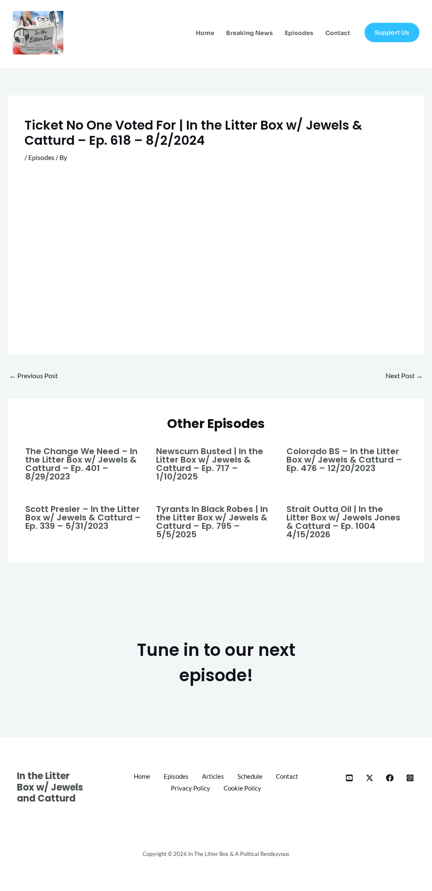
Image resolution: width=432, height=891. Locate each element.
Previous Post (33, 375)
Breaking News (249, 32)
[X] (369, 778)
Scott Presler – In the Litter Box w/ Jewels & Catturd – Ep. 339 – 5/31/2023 (83, 517)
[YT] (349, 778)
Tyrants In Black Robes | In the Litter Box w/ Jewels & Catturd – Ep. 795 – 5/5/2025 (212, 521)
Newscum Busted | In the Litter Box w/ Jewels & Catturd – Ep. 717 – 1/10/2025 (209, 463)
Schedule (250, 776)
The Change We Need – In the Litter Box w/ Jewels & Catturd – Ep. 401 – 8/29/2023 (81, 463)
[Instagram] (410, 778)
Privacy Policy (190, 788)
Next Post (404, 375)
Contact (337, 32)
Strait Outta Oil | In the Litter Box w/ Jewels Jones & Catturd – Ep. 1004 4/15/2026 (343, 521)
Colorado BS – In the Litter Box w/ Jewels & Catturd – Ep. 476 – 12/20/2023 (344, 459)
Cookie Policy (242, 788)
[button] (391, 32)
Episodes (299, 32)
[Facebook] (390, 778)
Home (205, 32)
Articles (213, 776)
